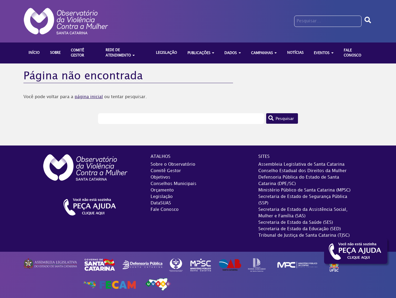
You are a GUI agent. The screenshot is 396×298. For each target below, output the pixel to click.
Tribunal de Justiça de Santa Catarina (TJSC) (304, 235)
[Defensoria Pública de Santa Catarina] (142, 265)
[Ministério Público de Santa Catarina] (200, 265)
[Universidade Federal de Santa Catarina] (334, 265)
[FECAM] (110, 285)
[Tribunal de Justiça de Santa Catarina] (257, 265)
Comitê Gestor (166, 171)
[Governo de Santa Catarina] (100, 265)
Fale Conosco (165, 210)
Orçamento (162, 190)
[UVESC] (158, 285)
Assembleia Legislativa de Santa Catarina (301, 164)
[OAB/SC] (230, 265)
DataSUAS (161, 203)
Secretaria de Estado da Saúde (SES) (295, 223)
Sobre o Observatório (173, 164)
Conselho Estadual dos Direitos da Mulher (302, 171)
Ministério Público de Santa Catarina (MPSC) (304, 190)
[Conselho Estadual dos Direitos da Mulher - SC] (176, 265)
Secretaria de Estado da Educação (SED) (299, 229)
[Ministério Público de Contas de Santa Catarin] (297, 265)
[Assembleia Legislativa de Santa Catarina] (50, 264)
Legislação (162, 197)
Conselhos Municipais (173, 184)
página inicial (89, 97)
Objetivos (160, 177)
